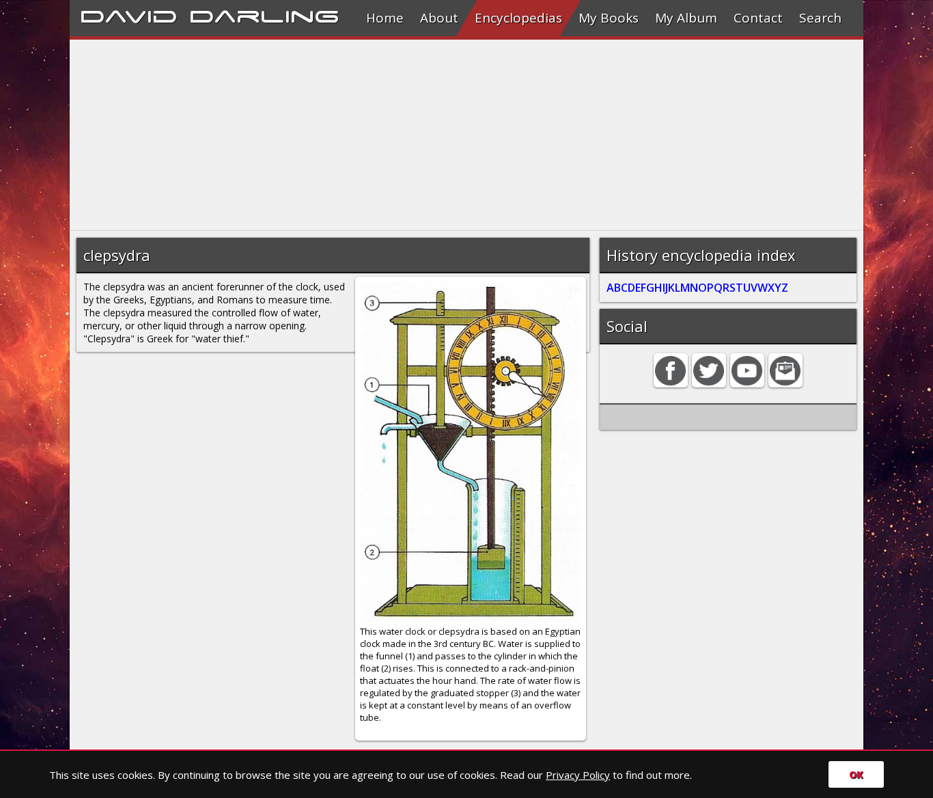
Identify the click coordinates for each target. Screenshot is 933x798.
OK (856, 774)
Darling (264, 14)
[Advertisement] (466, 135)
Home (385, 18)
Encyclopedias (518, 18)
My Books (609, 18)
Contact (758, 18)
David (129, 14)
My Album (686, 18)
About (439, 18)
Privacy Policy (578, 775)
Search (820, 18)
